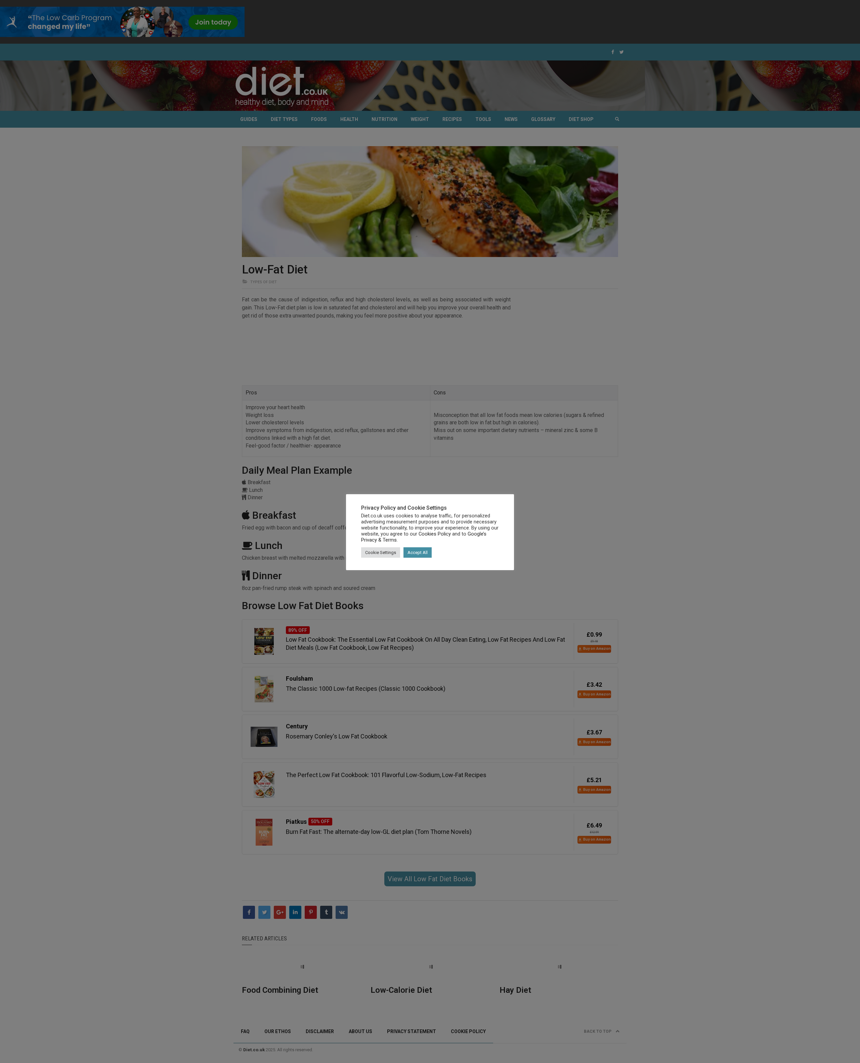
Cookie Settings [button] (380, 552)
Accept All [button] (417, 552)
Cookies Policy (435, 534)
